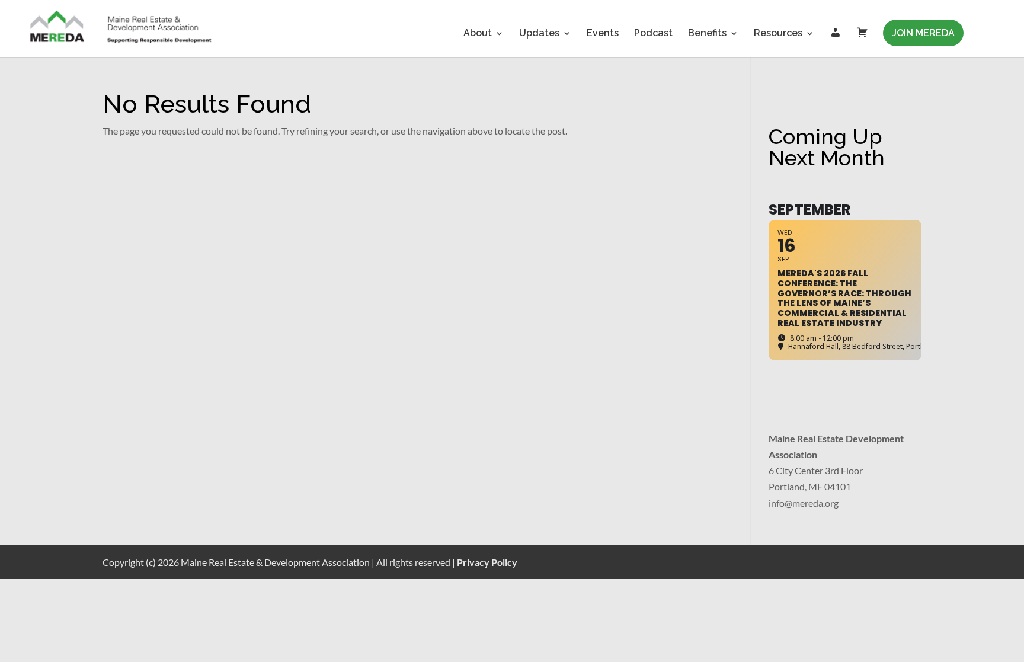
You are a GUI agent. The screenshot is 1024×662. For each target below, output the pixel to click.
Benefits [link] (707, 34)
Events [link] (603, 34)
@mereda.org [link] (812, 503)
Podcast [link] (653, 34)
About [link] (477, 34)
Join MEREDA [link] (923, 33)
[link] (121, 28)
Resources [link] (778, 34)
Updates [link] (539, 34)
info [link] (777, 503)
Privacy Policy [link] (487, 562)
